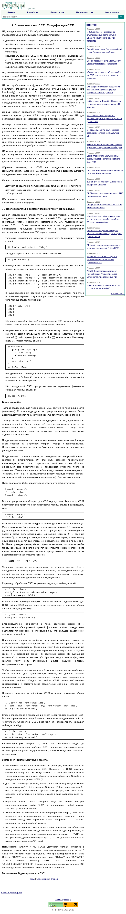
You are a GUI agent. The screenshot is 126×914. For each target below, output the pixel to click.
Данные (11, 12)
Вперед (54, 879)
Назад (32, 879)
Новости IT (91, 25)
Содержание (42, 879)
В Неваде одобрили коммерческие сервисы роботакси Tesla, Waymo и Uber (103, 133)
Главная (59, 899)
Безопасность (57, 12)
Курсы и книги (112, 12)
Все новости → (118, 293)
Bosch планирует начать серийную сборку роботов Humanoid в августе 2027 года (103, 159)
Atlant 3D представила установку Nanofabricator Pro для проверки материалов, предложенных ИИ (102, 274)
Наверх (67, 899)
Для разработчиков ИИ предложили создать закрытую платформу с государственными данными (103, 90)
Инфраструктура (84, 12)
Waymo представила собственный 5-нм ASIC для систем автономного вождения (104, 75)
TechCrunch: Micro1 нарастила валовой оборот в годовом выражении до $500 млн (104, 118)
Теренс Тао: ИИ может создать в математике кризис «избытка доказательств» (102, 259)
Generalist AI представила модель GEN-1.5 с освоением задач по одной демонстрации (104, 233)
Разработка (32, 12)
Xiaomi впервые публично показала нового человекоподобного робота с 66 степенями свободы (104, 219)
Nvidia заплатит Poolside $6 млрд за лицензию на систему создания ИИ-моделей (104, 104)
